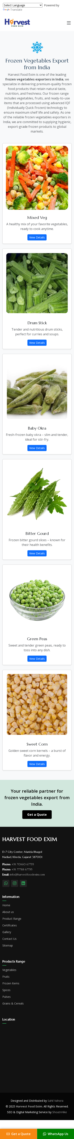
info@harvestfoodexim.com (27, 874)
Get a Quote (37, 814)
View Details (37, 237)
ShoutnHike (59, 1112)
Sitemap (7, 945)
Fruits (5, 976)
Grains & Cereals (13, 1003)
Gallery (6, 932)
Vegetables (9, 970)
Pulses (6, 996)
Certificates (9, 925)
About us (8, 912)
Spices (6, 990)
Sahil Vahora (55, 1101)
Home (6, 905)
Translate (16, 9)
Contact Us (9, 938)
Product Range (11, 918)
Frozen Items (10, 983)
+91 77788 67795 (22, 869)
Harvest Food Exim (29, 1106)
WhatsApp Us (58, 1134)
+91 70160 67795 (23, 864)
